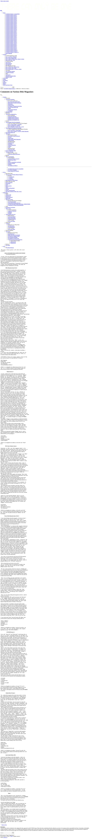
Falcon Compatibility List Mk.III (14, 162)
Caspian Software (9, 197)
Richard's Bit (13, 243)
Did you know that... (12, 159)
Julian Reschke (11, 140)
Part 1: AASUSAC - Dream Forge (12, 66)
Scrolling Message (10, 247)
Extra (4, 246)
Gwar (9, 147)
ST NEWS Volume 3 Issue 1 (11, 24)
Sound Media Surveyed (10, 214)
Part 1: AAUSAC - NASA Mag (14, 130)
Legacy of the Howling (10, 190)
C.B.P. (11, 836)
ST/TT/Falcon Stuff (12, 201)
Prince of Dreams (9, 182)
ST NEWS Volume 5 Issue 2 (11, 37)
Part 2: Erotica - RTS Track (11, 68)
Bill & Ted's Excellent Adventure (14, 102)
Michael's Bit (13, 241)
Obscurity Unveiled (12, 219)
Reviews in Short (9, 199)
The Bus (7, 189)
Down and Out (8, 185)
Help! (9, 161)
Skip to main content (5, 1)
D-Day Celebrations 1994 (11, 150)
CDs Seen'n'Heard (11, 216)
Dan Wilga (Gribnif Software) (14, 136)
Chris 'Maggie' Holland (10, 71)
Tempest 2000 (8, 194)
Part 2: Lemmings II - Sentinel (14, 125)
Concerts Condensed (12, 210)
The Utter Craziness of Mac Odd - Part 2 (14, 191)
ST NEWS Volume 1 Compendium (13, 13)
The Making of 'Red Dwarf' (13, 238)
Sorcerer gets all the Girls (13, 107)
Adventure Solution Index (11, 75)
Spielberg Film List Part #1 (13, 117)
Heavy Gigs (8, 208)
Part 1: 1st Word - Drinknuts (11, 56)
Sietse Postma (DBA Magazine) (14, 139)
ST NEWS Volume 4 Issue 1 (11, 32)
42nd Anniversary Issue (7, 85)
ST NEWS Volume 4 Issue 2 (11, 33)
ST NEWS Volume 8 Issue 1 (11, 44)
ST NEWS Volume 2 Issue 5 (11, 19)
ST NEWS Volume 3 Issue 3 (11, 26)
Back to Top (4, 824)
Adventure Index (9, 111)
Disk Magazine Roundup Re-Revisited (13, 128)
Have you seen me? (10, 156)
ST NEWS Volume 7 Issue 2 (11, 42)
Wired (7, 187)
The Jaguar (8, 245)
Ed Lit (4, 172)
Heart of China (11, 105)
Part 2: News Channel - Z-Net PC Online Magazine (18, 131)
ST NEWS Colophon (12, 170)
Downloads (5, 80)
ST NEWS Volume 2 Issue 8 (11, 22)
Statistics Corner (9, 77)
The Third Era (8, 64)
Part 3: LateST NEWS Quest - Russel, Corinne (15, 59)
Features (4, 54)
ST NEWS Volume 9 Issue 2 (11, 47)
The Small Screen (11, 227)
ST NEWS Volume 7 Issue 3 (11, 43)
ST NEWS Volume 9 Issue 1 (11, 46)
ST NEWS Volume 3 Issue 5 (11, 28)
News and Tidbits (11, 221)
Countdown (10, 110)
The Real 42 (8, 74)
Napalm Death (11, 142)
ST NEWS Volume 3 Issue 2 (11, 25)
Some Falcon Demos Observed (14, 202)
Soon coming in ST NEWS (13, 171)
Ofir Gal (9, 137)
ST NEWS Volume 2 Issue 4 (11, 18)
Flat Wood (8, 231)
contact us (5, 837)
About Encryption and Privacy (14, 154)
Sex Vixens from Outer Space (14, 101)
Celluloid (8, 223)
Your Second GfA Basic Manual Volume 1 (14, 174)
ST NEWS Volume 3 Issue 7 (11, 30)
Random (4, 82)
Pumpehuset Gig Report (10, 207)
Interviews (8, 133)
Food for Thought (9, 151)
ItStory (4, 83)
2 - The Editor (11, 179)
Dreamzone (10, 103)
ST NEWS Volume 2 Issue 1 (11, 15)
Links (4, 81)
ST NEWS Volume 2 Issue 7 (11, 21)
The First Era (8, 62)
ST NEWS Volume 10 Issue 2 (11, 51)
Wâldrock (10, 212)
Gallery (4, 79)
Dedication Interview (12, 116)
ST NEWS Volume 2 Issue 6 (11, 20)
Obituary (10, 146)
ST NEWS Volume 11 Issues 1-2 (12, 52)
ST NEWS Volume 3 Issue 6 (11, 29)
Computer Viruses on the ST (13, 158)
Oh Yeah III (8, 183)
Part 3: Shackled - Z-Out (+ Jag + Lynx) (16, 126)
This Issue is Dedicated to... (11, 114)
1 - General (10, 178)
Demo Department (11, 217)
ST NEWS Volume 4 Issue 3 (11, 34)
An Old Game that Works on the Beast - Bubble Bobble (19, 204)
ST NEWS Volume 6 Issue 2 (11, 39)
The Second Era (9, 63)
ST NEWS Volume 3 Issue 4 (11, 27)
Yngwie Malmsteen (12, 145)
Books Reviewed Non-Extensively (15, 239)
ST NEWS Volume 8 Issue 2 (11, 45)
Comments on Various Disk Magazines (15, 205)
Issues (4, 12)
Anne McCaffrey (11, 149)
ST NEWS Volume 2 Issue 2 (11, 16)
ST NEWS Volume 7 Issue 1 (11, 41)
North (7, 184)
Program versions (11, 163)
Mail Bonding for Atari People (12, 180)
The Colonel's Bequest (12, 109)
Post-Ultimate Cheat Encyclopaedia (13, 122)
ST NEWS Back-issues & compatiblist (15, 168)
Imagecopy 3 (8, 196)
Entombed (10, 143)
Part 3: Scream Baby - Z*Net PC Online (13, 69)
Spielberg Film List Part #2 (13, 118)
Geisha (9, 108)
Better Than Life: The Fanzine (14, 235)
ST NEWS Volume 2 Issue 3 (11, 17)
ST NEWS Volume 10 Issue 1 (11, 50)
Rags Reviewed (11, 233)
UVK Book (5, 78)
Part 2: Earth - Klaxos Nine (11, 57)
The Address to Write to (12, 165)
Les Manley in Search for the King (15, 106)
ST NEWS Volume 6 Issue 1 (11, 38)
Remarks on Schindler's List (13, 119)
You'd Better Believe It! (10, 132)
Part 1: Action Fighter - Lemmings (15, 124)
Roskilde (10, 213)
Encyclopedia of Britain (12, 237)
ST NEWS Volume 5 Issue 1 (11, 36)
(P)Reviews (5, 192)
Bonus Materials (9, 53)
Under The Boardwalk (10, 188)
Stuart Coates (10, 138)
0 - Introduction (11, 176)
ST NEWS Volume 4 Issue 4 (11, 35)
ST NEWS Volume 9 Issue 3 (11, 48)
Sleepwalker (8, 198)
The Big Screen (11, 225)
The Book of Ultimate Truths (13, 236)
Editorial (9, 164)
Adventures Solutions (10, 99)
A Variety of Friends (10, 72)
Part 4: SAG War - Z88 (10, 60)
